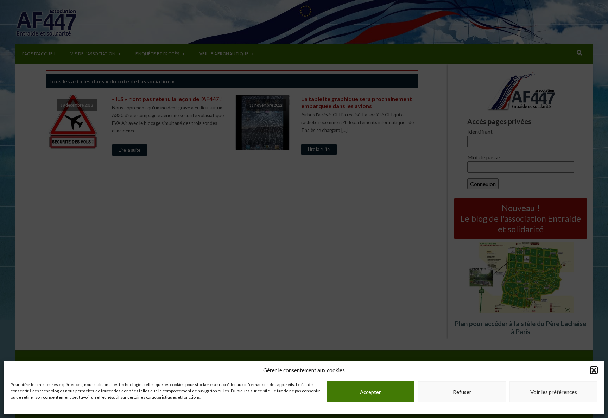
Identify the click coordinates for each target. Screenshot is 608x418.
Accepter (370, 392)
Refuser (462, 392)
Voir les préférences (553, 392)
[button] (593, 370)
